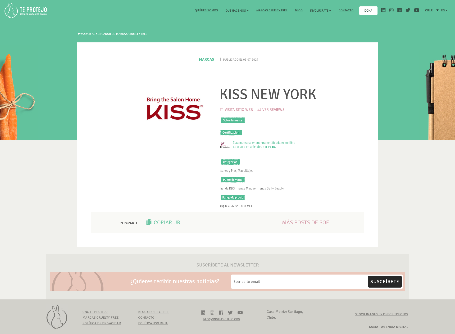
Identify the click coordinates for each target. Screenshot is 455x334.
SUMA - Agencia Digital (388, 327)
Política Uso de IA (153, 323)
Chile (429, 10)
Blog (299, 10)
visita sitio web (239, 109)
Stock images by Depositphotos (381, 314)
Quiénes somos (207, 10)
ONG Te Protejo (95, 312)
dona (368, 11)
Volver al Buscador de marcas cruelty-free (113, 34)
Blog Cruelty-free (153, 312)
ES (443, 10)
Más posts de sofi (306, 222)
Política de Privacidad (101, 323)
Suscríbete (384, 281)
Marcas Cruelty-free (100, 318)
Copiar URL (168, 222)
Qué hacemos (236, 11)
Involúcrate (319, 11)
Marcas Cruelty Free (271, 10)
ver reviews (273, 109)
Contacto (346, 10)
